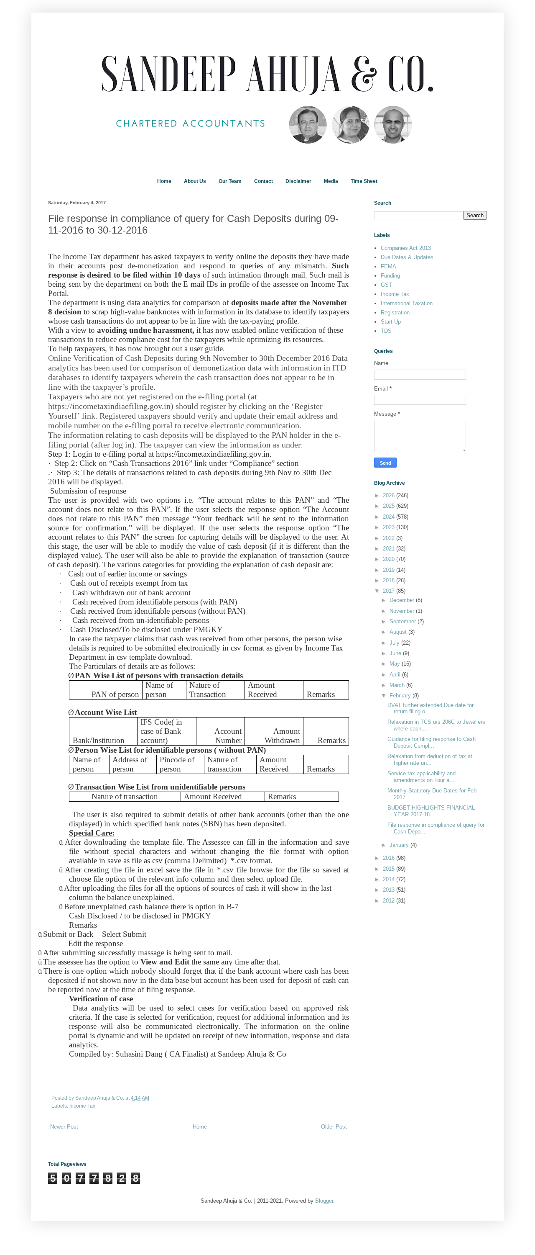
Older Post (334, 1127)
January (400, 845)
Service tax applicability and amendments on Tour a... (421, 776)
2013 (389, 890)
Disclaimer (298, 181)
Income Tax (82, 1105)
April (396, 674)
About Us (195, 181)
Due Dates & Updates (407, 257)
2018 (389, 580)
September (404, 621)
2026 (389, 495)
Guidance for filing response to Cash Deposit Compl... (431, 742)
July (395, 643)
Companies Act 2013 (406, 248)
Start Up (391, 322)
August (399, 632)
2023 (389, 527)
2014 (389, 879)
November (403, 611)
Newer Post (64, 1127)
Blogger (324, 1201)
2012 (389, 901)
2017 (389, 591)
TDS (386, 331)
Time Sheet (364, 181)
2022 (389, 538)
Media (331, 181)
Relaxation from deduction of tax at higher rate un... (429, 759)
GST (386, 285)
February (401, 695)
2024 (389, 517)
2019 (389, 570)
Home (164, 181)
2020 (389, 559)
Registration (395, 312)
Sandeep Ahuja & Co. (100, 1098)
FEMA (388, 266)
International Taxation (407, 303)
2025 (389, 506)
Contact (263, 181)
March (398, 685)
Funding (390, 276)
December (403, 600)
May (396, 664)
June (396, 653)
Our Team (230, 181)
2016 (389, 858)
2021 (389, 548)
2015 (389, 869)
